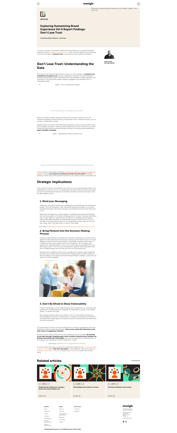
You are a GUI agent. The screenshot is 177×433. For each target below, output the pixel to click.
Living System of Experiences (63, 414)
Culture (46, 413)
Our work (61, 411)
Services (46, 406)
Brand (45, 409)
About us (61, 409)
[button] (38, 4)
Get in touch (77, 406)
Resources (62, 417)
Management (47, 418)
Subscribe (76, 411)
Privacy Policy (77, 429)
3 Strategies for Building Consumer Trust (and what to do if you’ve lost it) (71, 226)
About (61, 406)
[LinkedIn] (123, 422)
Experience (47, 411)
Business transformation (48, 425)
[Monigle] (88, 3)
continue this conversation (51, 350)
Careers (61, 422)
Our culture (62, 419)
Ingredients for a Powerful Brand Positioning (71, 343)
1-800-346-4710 (127, 418)
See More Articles (136, 360)
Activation (46, 416)
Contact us (77, 409)
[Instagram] (126, 422)
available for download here (59, 52)
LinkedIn (73, 350)
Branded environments (47, 421)
